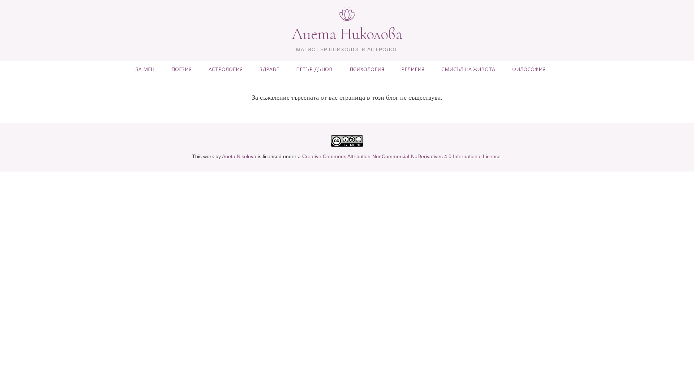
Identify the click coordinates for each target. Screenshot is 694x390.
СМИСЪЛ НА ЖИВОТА (468, 69)
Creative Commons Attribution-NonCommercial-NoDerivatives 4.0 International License (401, 156)
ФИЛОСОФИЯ (528, 69)
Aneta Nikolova (239, 156)
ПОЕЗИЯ (181, 69)
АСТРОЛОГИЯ (226, 69)
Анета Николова (347, 34)
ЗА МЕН (145, 69)
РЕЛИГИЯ (412, 69)
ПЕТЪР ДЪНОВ (314, 69)
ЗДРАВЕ (269, 69)
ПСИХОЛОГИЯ (367, 69)
